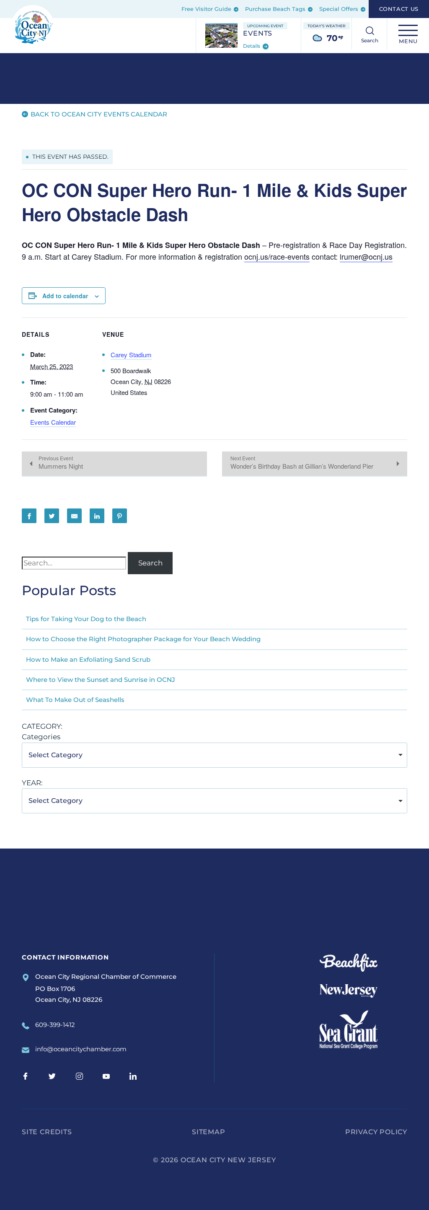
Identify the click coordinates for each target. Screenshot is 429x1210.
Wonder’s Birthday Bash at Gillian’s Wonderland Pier (301, 466)
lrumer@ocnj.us (366, 256)
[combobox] (214, 755)
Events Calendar (53, 422)
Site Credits (47, 1132)
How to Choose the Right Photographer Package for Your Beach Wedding (143, 639)
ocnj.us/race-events (277, 256)
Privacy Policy (376, 1132)
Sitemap (208, 1132)
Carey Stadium (131, 354)
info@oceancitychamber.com (81, 1049)
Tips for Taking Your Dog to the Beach (86, 619)
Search (150, 563)
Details (252, 46)
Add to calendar (65, 296)
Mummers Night (61, 466)
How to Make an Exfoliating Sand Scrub (88, 659)
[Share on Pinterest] (119, 515)
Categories (41, 737)
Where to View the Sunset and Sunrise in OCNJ (100, 680)
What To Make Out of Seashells (75, 700)
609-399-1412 (55, 1025)
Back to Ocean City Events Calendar (98, 114)
